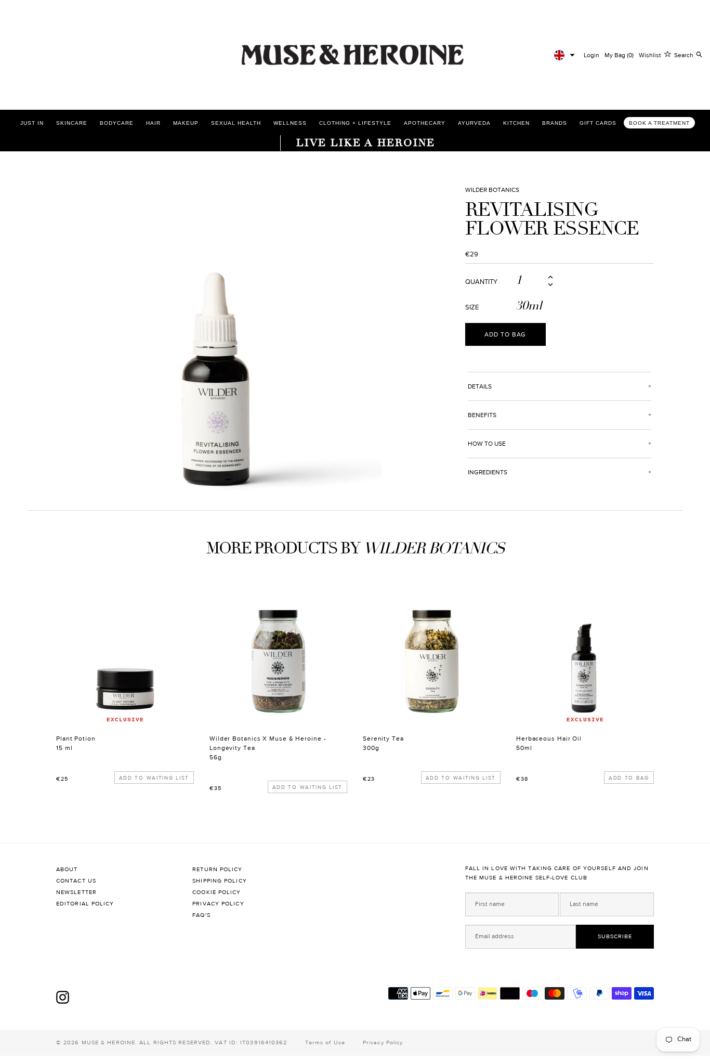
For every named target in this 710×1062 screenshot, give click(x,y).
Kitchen (516, 123)
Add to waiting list (154, 778)
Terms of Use (325, 1042)
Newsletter (76, 892)
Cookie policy (216, 892)
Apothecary (424, 123)
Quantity (481, 282)
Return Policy (217, 869)
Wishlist (650, 55)
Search (683, 55)
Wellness (290, 123)
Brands (554, 123)
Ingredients (487, 472)
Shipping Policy (219, 881)
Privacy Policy (218, 903)
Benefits (482, 415)
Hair (153, 123)
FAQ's (201, 915)
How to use (487, 444)
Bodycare (117, 123)
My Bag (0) (619, 55)
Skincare (71, 123)
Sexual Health (236, 123)
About (67, 869)
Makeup (186, 123)
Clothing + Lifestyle (355, 123)
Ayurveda (474, 123)
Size (472, 307)
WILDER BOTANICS (492, 190)
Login (591, 55)
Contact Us (76, 881)
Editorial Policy (85, 903)
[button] (564, 55)
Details (480, 386)
